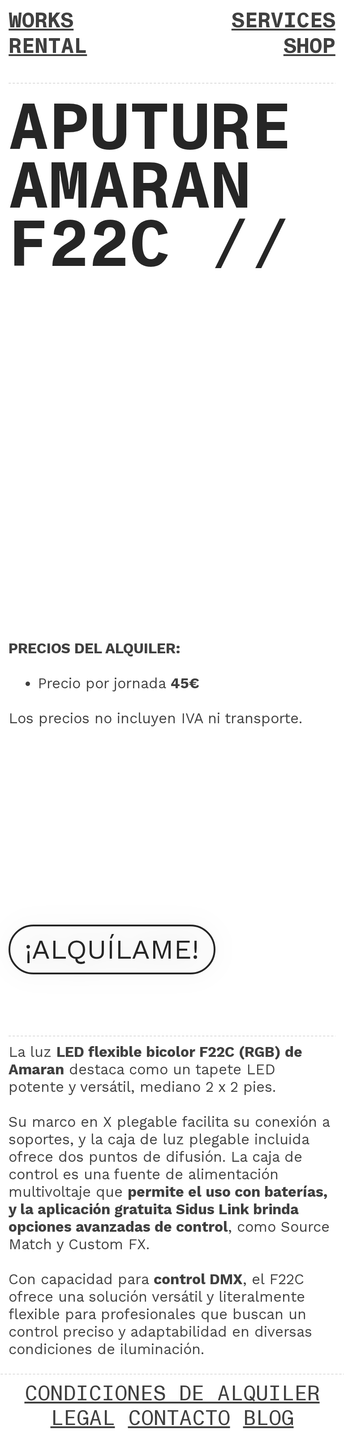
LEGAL (83, 1418)
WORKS (41, 20)
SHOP (309, 46)
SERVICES (283, 20)
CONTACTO (179, 1418)
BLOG (268, 1418)
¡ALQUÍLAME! (112, 949)
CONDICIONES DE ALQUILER (172, 1394)
